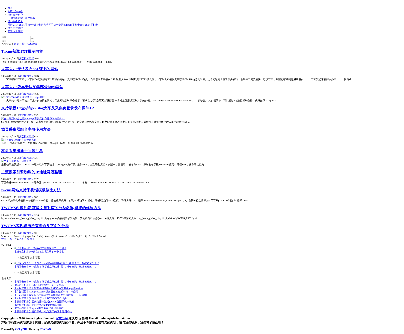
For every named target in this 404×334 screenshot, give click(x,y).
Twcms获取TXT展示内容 (22, 51)
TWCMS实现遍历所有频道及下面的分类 (35, 226)
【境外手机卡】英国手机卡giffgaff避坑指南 (38, 305)
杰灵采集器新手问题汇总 (22, 151)
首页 (10, 8)
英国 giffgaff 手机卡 (69, 24)
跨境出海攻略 (15, 11)
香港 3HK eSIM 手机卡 (20, 24)
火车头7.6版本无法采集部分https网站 (32, 87)
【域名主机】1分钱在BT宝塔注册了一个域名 (39, 251)
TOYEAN (45, 329)
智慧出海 (62, 318)
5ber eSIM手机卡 (89, 24)
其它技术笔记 (15, 31)
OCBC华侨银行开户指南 (21, 18)
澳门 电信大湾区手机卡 (46, 24)
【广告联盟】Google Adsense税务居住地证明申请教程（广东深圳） (51, 295)
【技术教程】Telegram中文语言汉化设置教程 (39, 308)
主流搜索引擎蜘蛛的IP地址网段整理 (31, 172)
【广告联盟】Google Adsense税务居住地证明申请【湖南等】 (47, 291)
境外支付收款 (15, 28)
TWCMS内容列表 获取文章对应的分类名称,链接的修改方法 (51, 208)
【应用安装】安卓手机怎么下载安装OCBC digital (41, 298)
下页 (26, 239)
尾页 (32, 239)
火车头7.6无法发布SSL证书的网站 (29, 69)
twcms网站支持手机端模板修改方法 (31, 190)
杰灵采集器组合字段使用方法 (25, 129)
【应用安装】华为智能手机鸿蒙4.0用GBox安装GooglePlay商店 (48, 288)
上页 (9, 239)
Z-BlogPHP (21, 329)
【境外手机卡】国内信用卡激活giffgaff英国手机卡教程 (44, 301)
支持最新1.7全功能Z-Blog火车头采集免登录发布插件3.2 (47, 108)
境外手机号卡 (15, 21)
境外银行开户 (15, 14)
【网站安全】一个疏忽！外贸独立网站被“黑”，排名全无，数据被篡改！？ (55, 266)
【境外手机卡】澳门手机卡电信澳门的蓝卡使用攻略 (43, 311)
